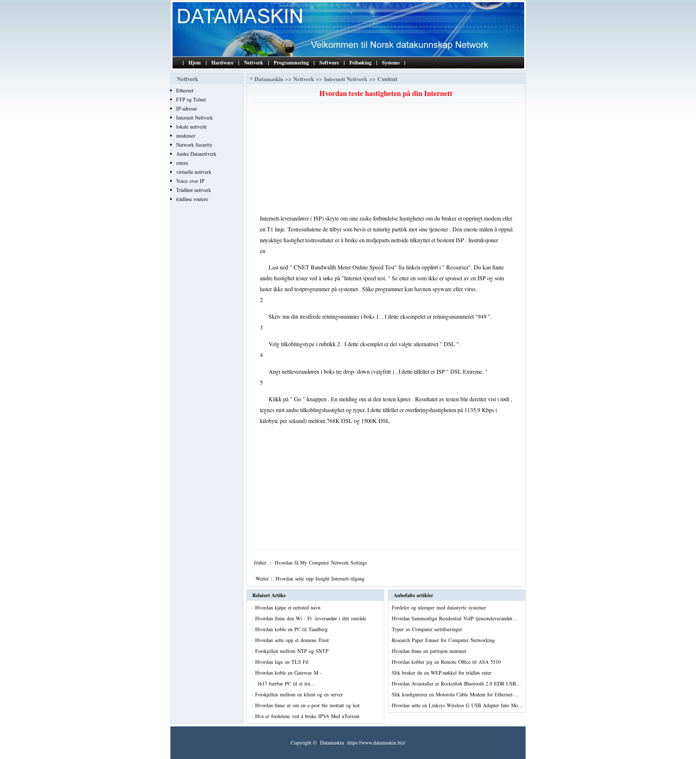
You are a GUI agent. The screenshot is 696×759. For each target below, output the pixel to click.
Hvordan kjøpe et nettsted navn (288, 607)
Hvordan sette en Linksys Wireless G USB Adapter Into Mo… (457, 705)
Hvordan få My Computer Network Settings (322, 562)
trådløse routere (192, 199)
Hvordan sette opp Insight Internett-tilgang (321, 578)
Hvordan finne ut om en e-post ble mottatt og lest (308, 705)
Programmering (291, 62)
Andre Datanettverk (196, 153)
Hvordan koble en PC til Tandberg (292, 629)
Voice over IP (190, 180)
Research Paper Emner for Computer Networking (444, 640)
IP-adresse (186, 108)
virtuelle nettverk (193, 171)
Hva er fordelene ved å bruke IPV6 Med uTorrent (308, 716)
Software (329, 62)
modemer (185, 135)
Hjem (194, 62)
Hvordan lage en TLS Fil (282, 661)
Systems (390, 62)
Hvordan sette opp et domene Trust (293, 640)
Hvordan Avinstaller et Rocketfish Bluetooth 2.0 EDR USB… (456, 683)
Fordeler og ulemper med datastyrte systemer (440, 607)
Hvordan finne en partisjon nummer (430, 650)
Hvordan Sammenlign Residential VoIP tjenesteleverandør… (455, 618)
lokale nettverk (191, 126)
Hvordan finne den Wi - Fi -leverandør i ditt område (311, 618)
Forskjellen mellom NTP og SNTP (292, 650)
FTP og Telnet (191, 99)
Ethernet (185, 90)
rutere (182, 162)
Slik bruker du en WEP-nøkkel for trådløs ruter (442, 672)
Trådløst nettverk (193, 189)
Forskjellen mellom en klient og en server (300, 694)
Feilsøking (360, 62)
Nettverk (253, 62)
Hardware (222, 62)
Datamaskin (268, 79)
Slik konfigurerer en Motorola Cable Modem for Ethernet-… (455, 694)
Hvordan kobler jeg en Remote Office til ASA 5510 (447, 661)
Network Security (194, 144)
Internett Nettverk (194, 117)
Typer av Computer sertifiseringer (428, 629)
